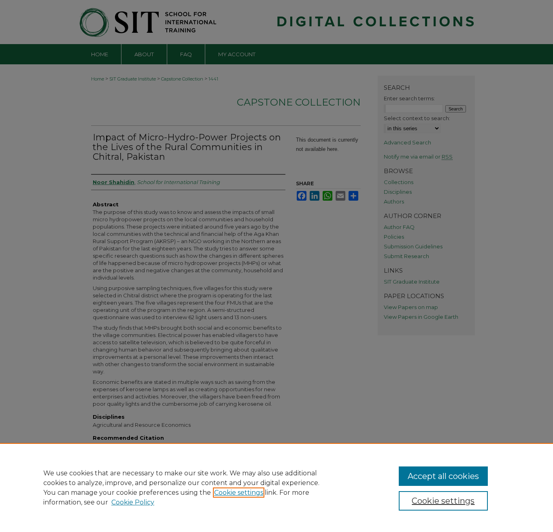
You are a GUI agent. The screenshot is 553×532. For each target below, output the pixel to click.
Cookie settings (238, 492)
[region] (276, 487)
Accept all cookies (443, 476)
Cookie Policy (132, 502)
